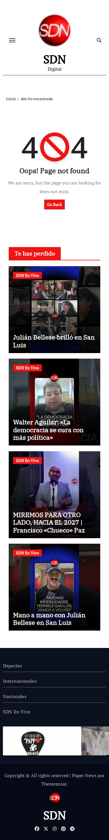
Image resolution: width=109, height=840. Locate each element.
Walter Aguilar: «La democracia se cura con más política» (48, 429)
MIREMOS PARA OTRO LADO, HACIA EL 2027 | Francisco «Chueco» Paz (49, 522)
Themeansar (54, 784)
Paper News (84, 775)
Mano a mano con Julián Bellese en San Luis (49, 619)
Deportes (12, 665)
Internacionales (20, 681)
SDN (54, 59)
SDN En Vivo (27, 275)
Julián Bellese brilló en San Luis (54, 341)
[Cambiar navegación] (12, 40)
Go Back (54, 204)
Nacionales (14, 696)
